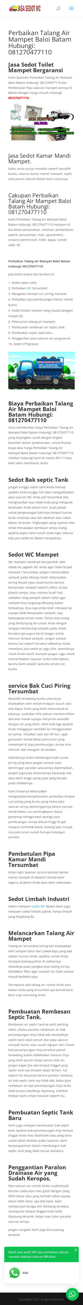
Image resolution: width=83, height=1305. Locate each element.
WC (29, 288)
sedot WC (38, 906)
